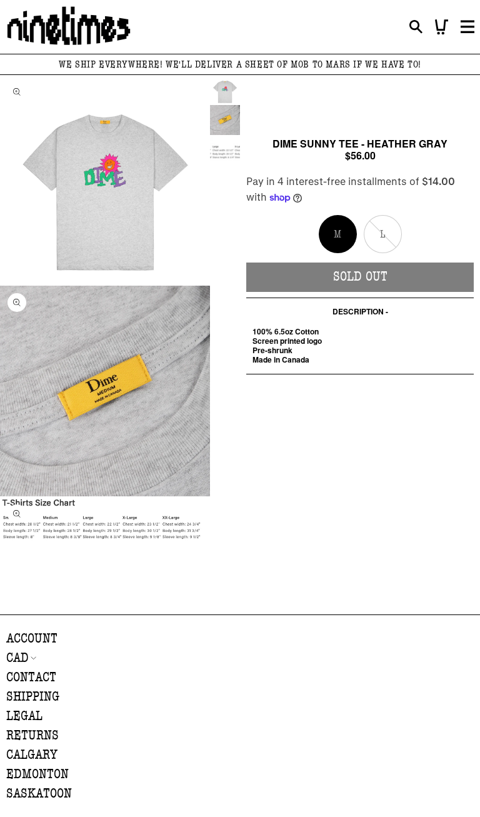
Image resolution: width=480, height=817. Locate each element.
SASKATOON (39, 793)
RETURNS (32, 735)
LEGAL (24, 716)
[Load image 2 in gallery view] (225, 120)
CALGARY (32, 755)
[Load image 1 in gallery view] (225, 90)
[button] (415, 27)
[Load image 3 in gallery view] (225, 150)
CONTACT (31, 677)
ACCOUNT (32, 638)
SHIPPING (32, 696)
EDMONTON (37, 774)
